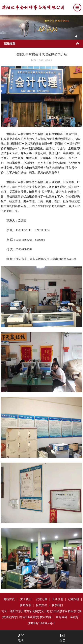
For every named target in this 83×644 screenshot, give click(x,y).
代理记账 (41, 599)
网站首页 (9, 599)
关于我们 (25, 599)
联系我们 (57, 605)
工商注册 (57, 599)
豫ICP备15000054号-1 (41, 623)
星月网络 (61, 617)
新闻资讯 (25, 605)
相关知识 (41, 605)
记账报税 (73, 599)
